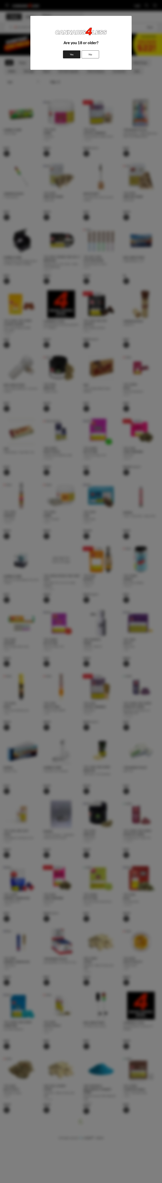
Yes (72, 54)
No (90, 54)
